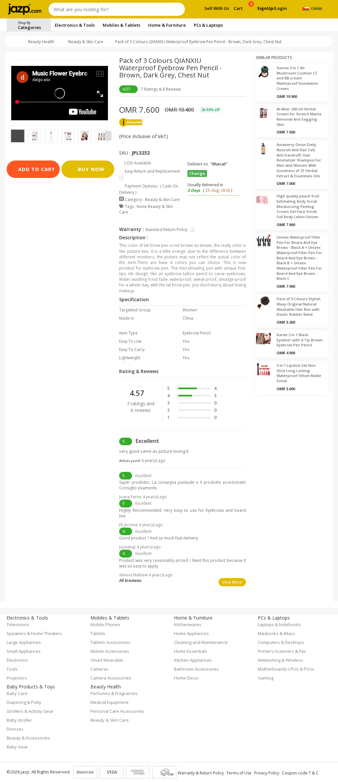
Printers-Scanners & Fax (282, 651)
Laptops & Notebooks (279, 624)
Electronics (17, 660)
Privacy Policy (266, 773)
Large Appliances (24, 642)
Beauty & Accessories (28, 738)
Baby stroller (19, 720)
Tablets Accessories (110, 642)
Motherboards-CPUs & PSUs (286, 669)
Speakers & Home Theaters (34, 633)
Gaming (265, 678)
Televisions (18, 624)
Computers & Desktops (281, 642)
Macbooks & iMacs (276, 633)
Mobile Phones (105, 624)
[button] (11, 136)
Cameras (99, 669)
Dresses (15, 729)
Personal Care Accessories (117, 711)
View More (232, 582)
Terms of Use (239, 773)
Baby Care (17, 693)
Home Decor (186, 678)
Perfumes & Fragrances (114, 693)
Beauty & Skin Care (85, 41)
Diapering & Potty (24, 702)
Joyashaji (140, 547)
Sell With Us (216, 8)
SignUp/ (266, 8)
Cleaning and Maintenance (201, 642)
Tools (12, 669)
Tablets (97, 633)
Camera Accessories (110, 678)
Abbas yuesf (142, 460)
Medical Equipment (109, 702)
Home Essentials (190, 651)
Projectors (17, 678)
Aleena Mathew (146, 575)
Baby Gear (17, 747)
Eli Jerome (141, 525)
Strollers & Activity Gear (30, 711)
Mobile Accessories (109, 651)
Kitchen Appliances (193, 660)
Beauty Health (41, 41)
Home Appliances (191, 633)
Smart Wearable (106, 660)
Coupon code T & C (300, 773)
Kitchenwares (187, 624)
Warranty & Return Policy (201, 773)
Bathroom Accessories (196, 669)
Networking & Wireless (280, 660)
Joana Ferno (143, 497)
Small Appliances (24, 651)
